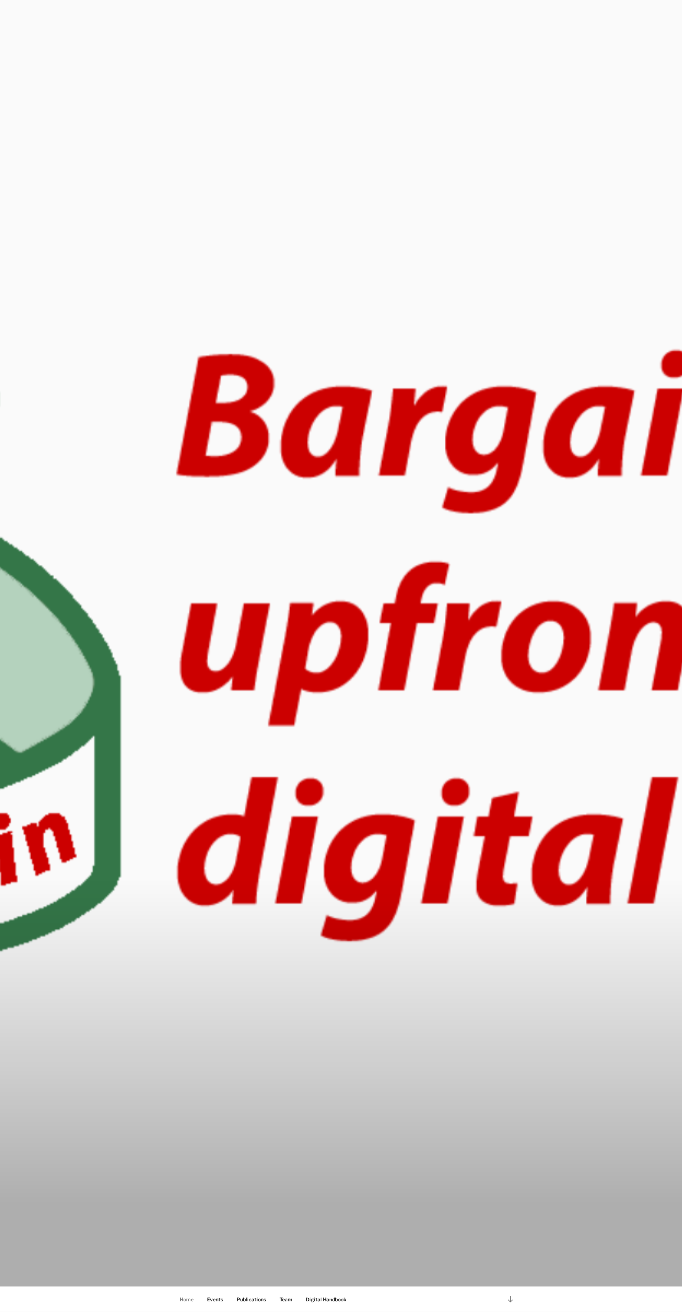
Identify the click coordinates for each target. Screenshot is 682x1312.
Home (187, 1299)
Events (215, 1299)
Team (286, 1299)
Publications (251, 1299)
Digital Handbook (326, 1299)
